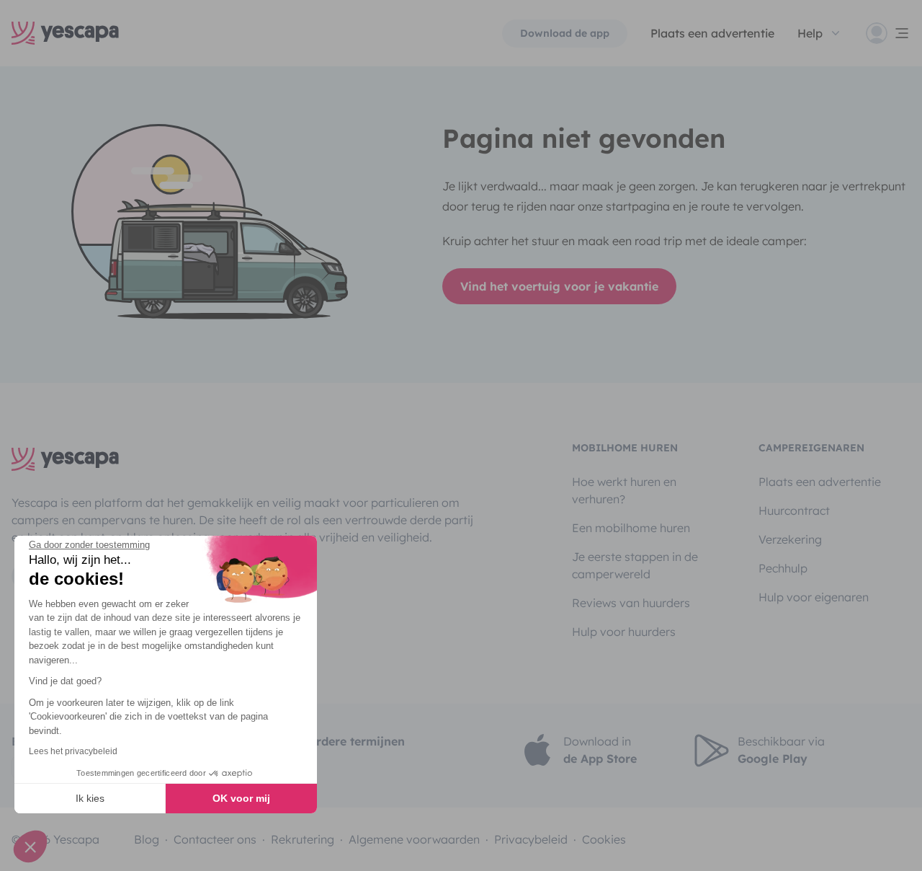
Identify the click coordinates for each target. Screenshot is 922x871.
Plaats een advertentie (819, 481)
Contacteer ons (215, 839)
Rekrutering (302, 839)
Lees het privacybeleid (73, 751)
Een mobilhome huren (631, 528)
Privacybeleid (531, 839)
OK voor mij (241, 798)
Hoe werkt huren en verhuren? (624, 490)
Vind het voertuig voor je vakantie (559, 286)
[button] (30, 846)
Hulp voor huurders (624, 631)
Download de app (564, 33)
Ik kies (90, 798)
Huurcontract (794, 510)
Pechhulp (782, 568)
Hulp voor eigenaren (813, 597)
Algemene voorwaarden (414, 839)
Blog (146, 839)
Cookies (604, 839)
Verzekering (790, 539)
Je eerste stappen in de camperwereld (635, 565)
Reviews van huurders (631, 603)
